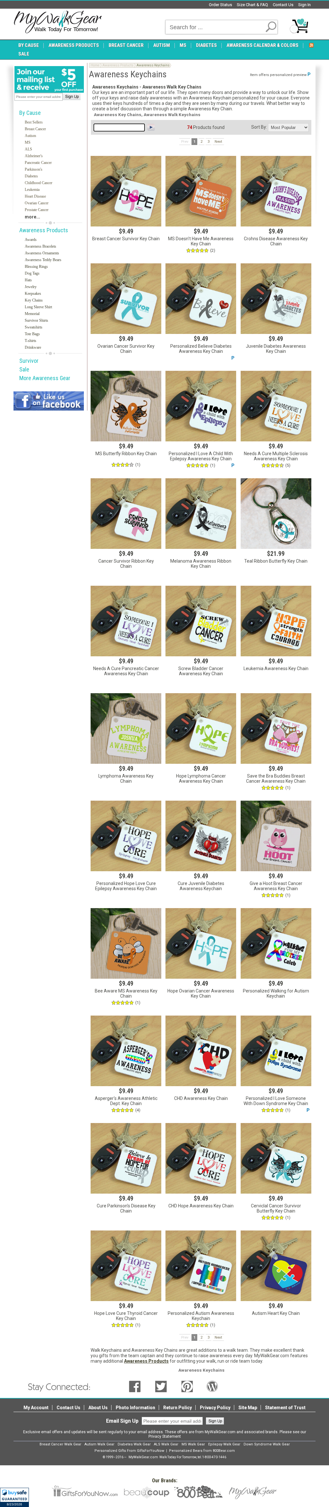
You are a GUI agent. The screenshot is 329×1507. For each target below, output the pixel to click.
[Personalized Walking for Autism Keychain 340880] (276, 943)
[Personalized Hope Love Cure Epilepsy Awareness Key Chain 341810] (126, 836)
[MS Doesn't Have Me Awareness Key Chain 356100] (200, 191)
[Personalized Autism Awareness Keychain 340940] (200, 1265)
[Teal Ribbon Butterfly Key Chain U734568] (276, 513)
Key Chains (34, 300)
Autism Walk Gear (99, 1444)
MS (28, 142)
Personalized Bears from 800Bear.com (202, 1451)
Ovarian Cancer (37, 203)
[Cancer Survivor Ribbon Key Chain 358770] (126, 513)
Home (95, 65)
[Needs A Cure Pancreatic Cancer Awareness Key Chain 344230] (126, 621)
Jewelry (31, 287)
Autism (30, 135)
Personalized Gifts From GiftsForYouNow (129, 1451)
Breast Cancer (35, 129)
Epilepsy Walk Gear (224, 1444)
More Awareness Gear (44, 378)
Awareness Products (43, 230)
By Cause (30, 112)
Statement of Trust (285, 1407)
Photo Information (135, 1407)
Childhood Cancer (38, 183)
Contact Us (283, 4)
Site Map (247, 1407)
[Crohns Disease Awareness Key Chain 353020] (276, 191)
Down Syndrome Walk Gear (267, 1444)
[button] (14, 1497)
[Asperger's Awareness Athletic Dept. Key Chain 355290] (126, 1051)
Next (218, 142)
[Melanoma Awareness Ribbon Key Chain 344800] (200, 513)
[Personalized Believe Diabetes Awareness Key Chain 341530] (200, 298)
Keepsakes (33, 293)
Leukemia (32, 189)
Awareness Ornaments (42, 253)
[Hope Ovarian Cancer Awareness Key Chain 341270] (200, 943)
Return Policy (177, 1407)
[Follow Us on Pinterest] (187, 1386)
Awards (31, 239)
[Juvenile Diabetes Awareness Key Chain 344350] (276, 298)
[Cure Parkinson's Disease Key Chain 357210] (126, 1158)
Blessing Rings (36, 266)
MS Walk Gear (193, 1444)
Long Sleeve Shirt (38, 307)
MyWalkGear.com (143, 1457)
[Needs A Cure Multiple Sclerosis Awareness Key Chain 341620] (276, 406)
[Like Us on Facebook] (135, 1386)
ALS (28, 149)
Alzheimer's (34, 156)
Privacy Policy (215, 1407)
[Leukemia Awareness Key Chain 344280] (276, 621)
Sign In (304, 4)
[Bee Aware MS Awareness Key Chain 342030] (126, 943)
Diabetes (31, 176)
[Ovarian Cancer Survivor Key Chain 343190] (126, 298)
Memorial (32, 313)
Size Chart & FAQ (252, 4)
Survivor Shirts (36, 320)
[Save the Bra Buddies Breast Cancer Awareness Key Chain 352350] (276, 728)
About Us (98, 1407)
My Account (36, 1407)
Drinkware (33, 347)
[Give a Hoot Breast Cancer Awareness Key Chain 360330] (276, 836)
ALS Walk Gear (166, 1444)
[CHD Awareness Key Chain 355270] (200, 1051)
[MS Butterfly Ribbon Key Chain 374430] (126, 406)
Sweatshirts (33, 327)
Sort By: (259, 127)
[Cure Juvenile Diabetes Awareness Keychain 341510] (200, 836)
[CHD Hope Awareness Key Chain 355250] (200, 1158)
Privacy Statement (164, 1436)
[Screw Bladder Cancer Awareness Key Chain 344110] (200, 621)
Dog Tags (32, 273)
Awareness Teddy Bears (43, 260)
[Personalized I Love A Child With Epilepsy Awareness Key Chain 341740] (200, 406)
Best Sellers (34, 122)
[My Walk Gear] (57, 22)
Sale (24, 369)
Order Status (220, 4)
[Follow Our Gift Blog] (212, 1386)
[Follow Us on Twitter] (161, 1386)
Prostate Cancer (37, 210)
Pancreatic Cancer (38, 162)
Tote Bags (32, 334)
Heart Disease (35, 196)
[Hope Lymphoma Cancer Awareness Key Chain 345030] (200, 728)
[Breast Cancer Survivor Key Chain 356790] (126, 191)
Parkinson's (33, 169)
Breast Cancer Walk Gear (60, 1444)
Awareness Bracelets (40, 246)
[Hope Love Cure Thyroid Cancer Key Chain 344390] (126, 1265)
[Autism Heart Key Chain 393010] (276, 1265)
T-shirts (30, 340)
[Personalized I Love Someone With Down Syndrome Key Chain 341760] (276, 1051)
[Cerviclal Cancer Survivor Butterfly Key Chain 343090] (276, 1158)
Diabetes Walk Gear (134, 1444)
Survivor (29, 360)
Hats (28, 280)
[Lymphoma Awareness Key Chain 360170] (126, 728)
